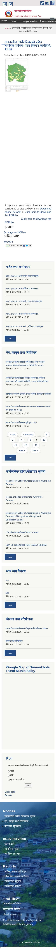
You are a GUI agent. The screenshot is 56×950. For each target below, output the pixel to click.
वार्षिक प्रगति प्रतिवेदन (15, 871)
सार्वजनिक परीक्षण (13, 886)
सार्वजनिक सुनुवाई (13, 881)
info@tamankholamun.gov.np (18, 924)
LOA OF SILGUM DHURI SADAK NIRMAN (26, 545)
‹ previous (28, 434)
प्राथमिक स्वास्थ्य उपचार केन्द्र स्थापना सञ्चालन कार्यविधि (28, 394)
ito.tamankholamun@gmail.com (26, 920)
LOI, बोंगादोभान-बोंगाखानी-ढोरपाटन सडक (22, 532)
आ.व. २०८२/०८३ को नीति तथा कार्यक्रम (22, 314)
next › (22, 450)
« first (12, 434)
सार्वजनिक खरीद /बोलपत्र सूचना (20, 816)
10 (44, 440)
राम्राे (12, 771)
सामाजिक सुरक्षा (12, 848)
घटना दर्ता (9, 844)
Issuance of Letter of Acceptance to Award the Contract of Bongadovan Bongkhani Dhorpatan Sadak (28, 516)
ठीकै (11, 775)
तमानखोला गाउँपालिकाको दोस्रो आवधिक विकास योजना (27, 628)
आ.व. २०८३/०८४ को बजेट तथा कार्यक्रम (22, 276)
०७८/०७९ (8, 241)
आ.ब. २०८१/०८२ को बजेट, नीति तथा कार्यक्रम (24, 326)
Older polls (10, 792)
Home (7, 28)
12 (26, 445)
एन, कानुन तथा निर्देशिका (16, 821)
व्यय (7, 580)
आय (7, 593)
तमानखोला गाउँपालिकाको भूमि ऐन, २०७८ (21, 422)
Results (8, 795)
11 (16, 445)
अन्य (10, 338)
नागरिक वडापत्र (12, 853)
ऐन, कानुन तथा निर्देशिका (15, 232)
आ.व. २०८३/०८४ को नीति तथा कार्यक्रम (22, 288)
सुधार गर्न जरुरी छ (17, 779)
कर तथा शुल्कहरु (13, 826)
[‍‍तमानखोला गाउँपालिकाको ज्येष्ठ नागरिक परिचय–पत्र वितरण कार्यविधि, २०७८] (17, 74)
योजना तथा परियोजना (14, 641)
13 (36, 445)
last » (35, 450)
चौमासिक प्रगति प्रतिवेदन (17, 876)
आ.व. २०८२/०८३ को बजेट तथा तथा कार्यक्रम (24, 301)
